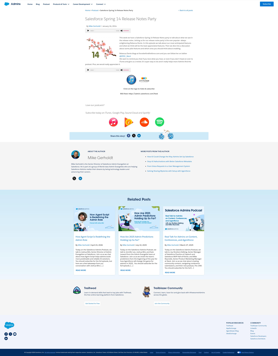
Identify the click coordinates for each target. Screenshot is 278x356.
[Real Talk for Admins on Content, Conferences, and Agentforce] (183, 218)
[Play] (88, 31)
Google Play (118, 112)
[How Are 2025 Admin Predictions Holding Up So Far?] (139, 218)
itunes (113, 122)
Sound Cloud (131, 112)
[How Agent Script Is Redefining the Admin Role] (94, 218)
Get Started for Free (92, 303)
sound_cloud (144, 122)
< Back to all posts (185, 10)
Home (87, 10)
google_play (128, 122)
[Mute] (122, 31)
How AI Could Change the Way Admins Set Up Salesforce (170, 156)
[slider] (126, 30)
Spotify (146, 112)
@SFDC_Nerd (125, 56)
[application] (108, 30)
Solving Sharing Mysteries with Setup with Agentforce (168, 171)
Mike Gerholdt (100, 157)
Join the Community (162, 303)
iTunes (108, 112)
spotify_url (160, 122)
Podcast (95, 10)
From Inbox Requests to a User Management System (168, 166)
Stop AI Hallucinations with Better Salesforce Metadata (169, 161)
